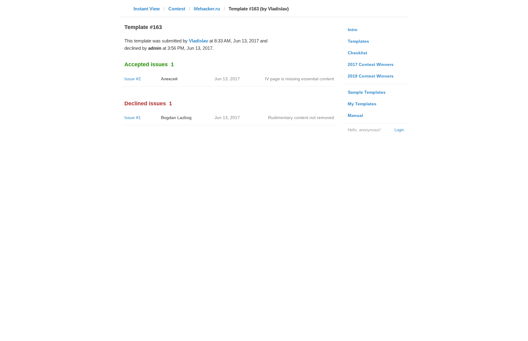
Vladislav (198, 40)
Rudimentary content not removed (301, 117)
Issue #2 (132, 78)
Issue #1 (132, 117)
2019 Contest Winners (371, 76)
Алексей (169, 78)
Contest (176, 8)
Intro (353, 29)
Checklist (357, 52)
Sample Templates (367, 92)
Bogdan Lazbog (176, 117)
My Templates (362, 103)
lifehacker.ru (207, 8)
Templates (358, 41)
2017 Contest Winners (371, 64)
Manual (355, 115)
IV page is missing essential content (299, 78)
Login (399, 130)
